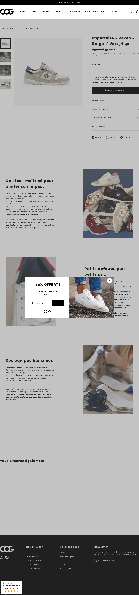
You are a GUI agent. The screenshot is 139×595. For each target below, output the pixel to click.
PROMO (23, 12)
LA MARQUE (75, 12)
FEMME (34, 12)
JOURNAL (115, 12)
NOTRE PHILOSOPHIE (95, 12)
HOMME (46, 12)
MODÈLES (60, 12)
